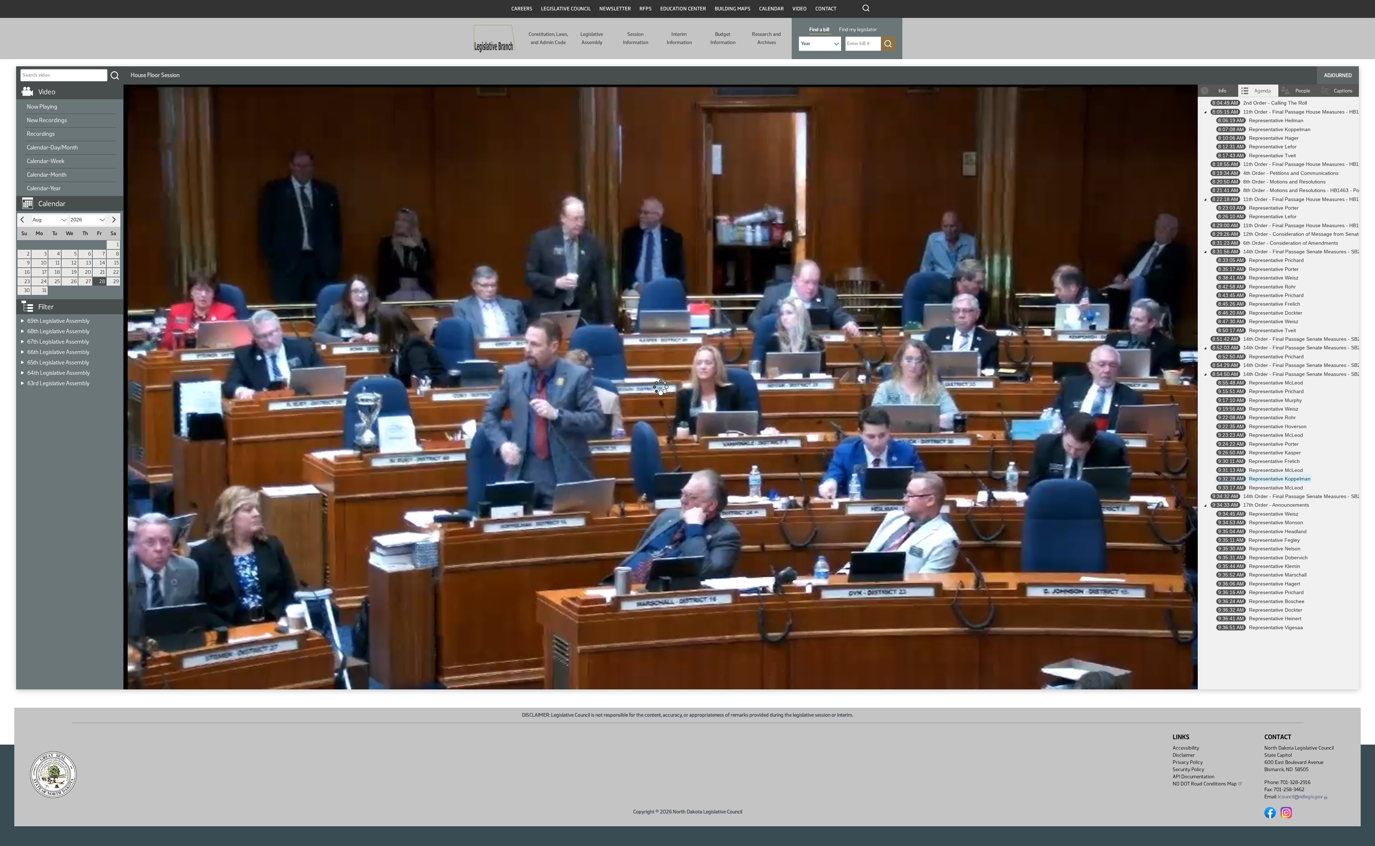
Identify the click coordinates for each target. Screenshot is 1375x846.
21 (102, 272)
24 (44, 281)
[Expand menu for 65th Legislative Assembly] (22, 360)
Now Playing (42, 106)
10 (44, 263)
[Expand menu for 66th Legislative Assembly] (22, 350)
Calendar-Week (45, 161)
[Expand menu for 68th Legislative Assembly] (22, 329)
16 (27, 272)
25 (57, 281)
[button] (72, 200)
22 (116, 272)
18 (57, 272)
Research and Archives (766, 38)
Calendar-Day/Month (52, 147)
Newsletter (615, 9)
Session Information (635, 38)
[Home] (495, 38)
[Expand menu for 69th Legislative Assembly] (22, 318)
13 (88, 263)
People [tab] (1303, 91)
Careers (521, 9)
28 (102, 281)
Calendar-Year (44, 188)
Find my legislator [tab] (858, 30)
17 (44, 272)
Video (799, 9)
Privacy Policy (1188, 762)
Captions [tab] (1343, 91)
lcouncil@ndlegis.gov (1300, 797)
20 (88, 272)
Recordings (41, 133)
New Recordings (47, 120)
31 (44, 290)
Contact (825, 9)
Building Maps (733, 9)
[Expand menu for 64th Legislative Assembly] (22, 370)
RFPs (646, 9)
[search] (114, 75)
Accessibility (1186, 748)
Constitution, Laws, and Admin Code (548, 38)
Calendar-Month (47, 174)
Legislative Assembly (591, 38)
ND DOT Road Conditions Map (1205, 784)
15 (116, 263)
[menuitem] (70, 107)
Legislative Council (566, 9)
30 (27, 290)
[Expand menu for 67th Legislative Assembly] (22, 339)
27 (88, 281)
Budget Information (722, 38)
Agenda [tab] (1262, 91)
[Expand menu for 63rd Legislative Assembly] (22, 381)
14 (102, 263)
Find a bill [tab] (819, 30)
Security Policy (1188, 769)
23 (27, 281)
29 (116, 281)
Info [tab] (1222, 91)
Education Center (683, 9)
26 (74, 281)
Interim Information (679, 38)
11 (58, 263)
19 (74, 272)
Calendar (771, 9)
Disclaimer (1184, 755)
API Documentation (1193, 777)
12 (74, 263)
